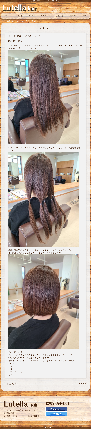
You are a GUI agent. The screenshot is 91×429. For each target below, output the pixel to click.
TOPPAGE (19, 7)
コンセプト (18, 16)
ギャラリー (45, 16)
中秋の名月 (12, 384)
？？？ (81, 384)
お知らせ (72, 16)
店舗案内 (59, 16)
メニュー (31, 16)
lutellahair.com (38, 428)
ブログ (84, 16)
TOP (6, 16)
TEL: (57, 403)
